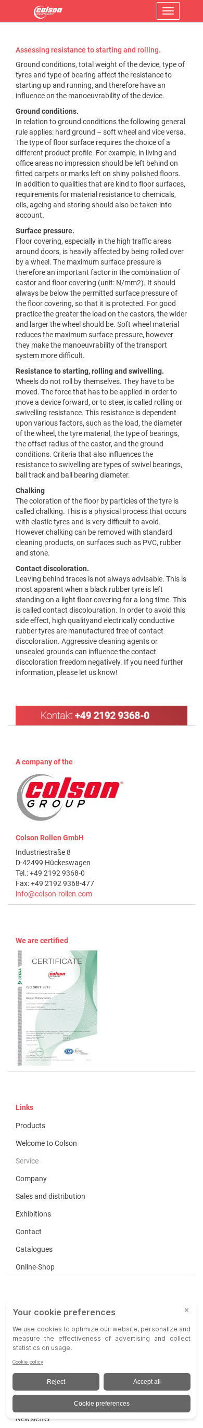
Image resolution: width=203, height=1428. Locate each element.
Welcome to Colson (46, 1143)
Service (27, 1161)
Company (31, 1178)
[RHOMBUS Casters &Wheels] (48, 11)
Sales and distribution (50, 1196)
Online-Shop (35, 1267)
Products (30, 1125)
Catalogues (34, 1249)
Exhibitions (33, 1214)
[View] (101, 1008)
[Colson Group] (70, 796)
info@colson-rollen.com (54, 894)
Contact (29, 1231)
